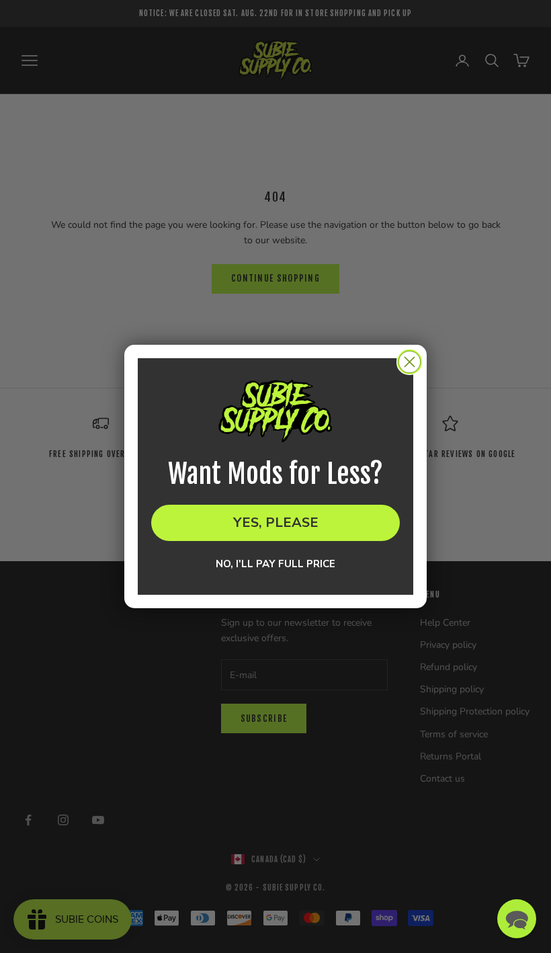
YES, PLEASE (276, 522)
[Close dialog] (409, 362)
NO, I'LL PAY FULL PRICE (275, 564)
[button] (516, 918)
